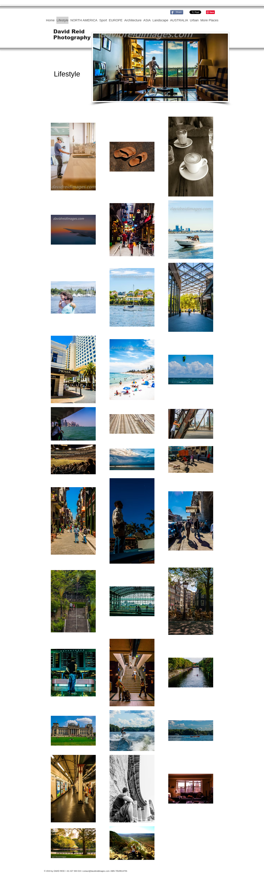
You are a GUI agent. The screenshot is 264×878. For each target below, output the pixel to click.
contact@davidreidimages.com (95, 871)
